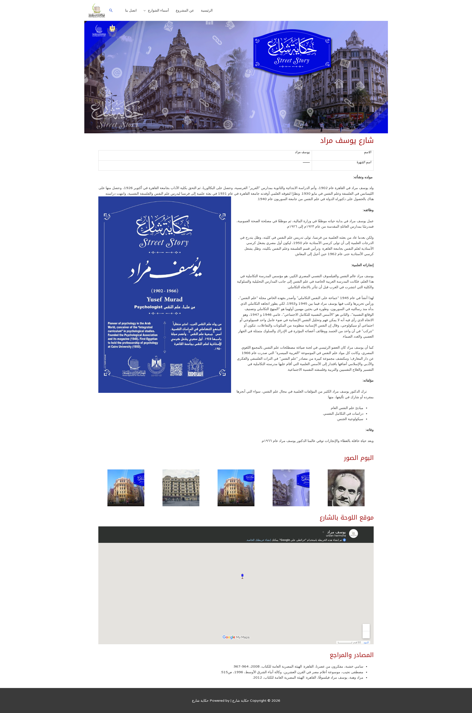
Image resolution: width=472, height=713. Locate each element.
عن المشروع (185, 10)
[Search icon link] (111, 10)
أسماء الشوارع (158, 10)
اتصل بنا (131, 10)
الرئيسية (207, 10)
